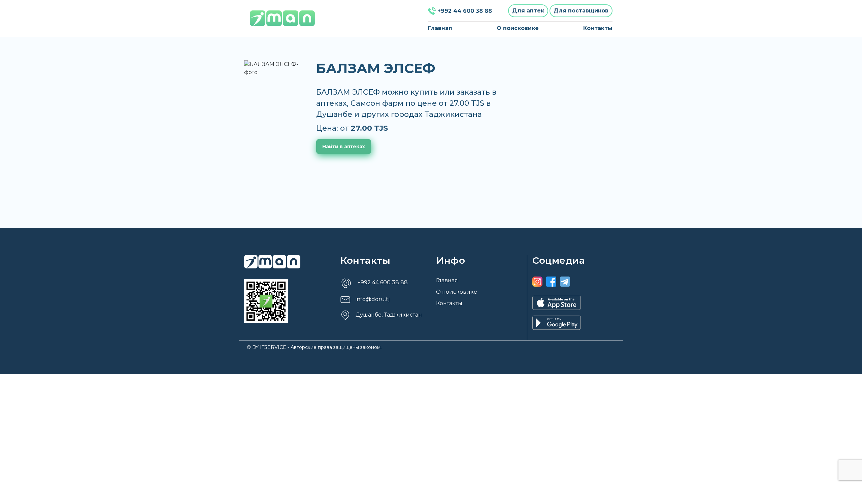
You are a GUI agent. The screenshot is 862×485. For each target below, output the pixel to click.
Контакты (597, 28)
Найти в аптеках (343, 146)
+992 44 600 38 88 (464, 11)
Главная (440, 28)
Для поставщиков (581, 10)
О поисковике (518, 28)
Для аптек (528, 10)
